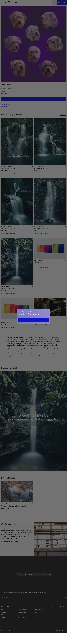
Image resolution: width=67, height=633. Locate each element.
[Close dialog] (48, 312)
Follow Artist (33, 320)
